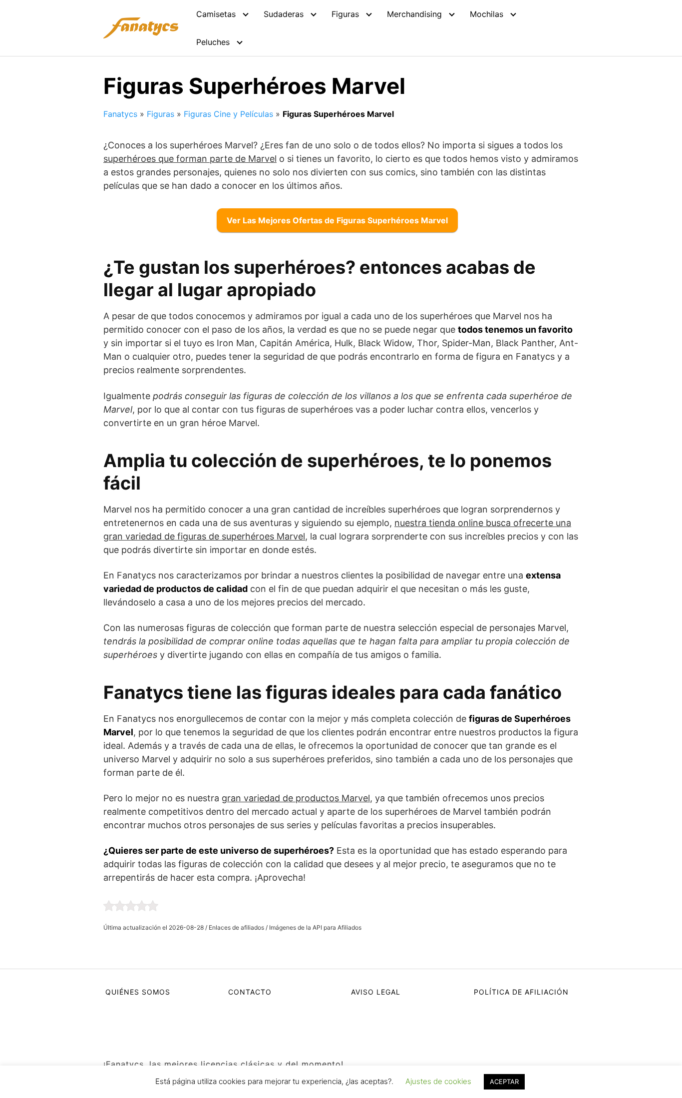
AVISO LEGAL (375, 992)
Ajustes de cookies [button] (438, 1081)
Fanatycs (120, 114)
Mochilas (486, 14)
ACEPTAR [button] (504, 1082)
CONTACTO (250, 992)
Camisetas (216, 14)
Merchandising (414, 14)
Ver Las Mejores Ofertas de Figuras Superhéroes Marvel (337, 220)
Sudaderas (284, 14)
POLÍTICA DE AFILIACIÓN (521, 992)
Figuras (345, 14)
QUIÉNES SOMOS (137, 992)
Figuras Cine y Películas (228, 114)
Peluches (213, 42)
